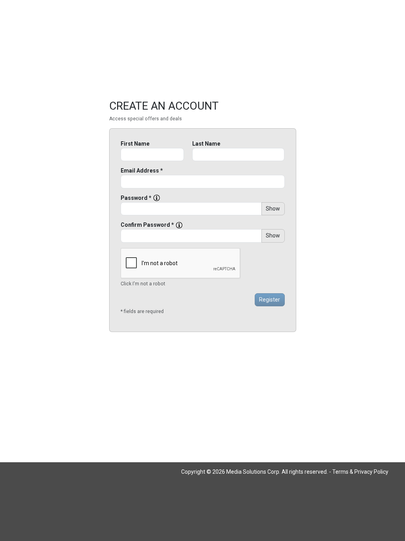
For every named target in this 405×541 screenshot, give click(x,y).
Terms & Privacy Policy (360, 472)
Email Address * (142, 170)
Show (273, 208)
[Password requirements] (157, 198)
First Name (135, 143)
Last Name (206, 143)
